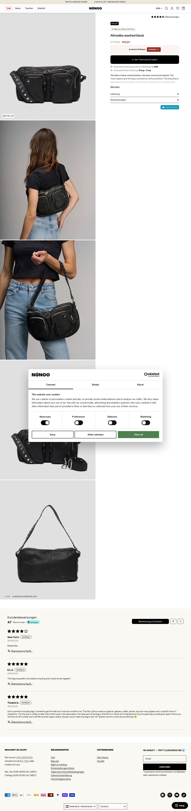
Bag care (55, 761)
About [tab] (140, 384)
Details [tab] (95, 384)
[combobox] (80, 806)
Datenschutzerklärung (61, 775)
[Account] (172, 8)
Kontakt (100, 761)
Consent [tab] (50, 384)
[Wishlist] (178, 8)
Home (7, 596)
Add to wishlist (171, 107)
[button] (183, 8)
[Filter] (173, 621)
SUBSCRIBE (164, 767)
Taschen (29, 8)
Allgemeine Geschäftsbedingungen (67, 771)
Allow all (138, 434)
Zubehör (41, 8)
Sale (9, 8)
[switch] (78, 422)
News (18, 8)
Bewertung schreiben (150, 621)
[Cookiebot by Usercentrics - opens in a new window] (146, 375)
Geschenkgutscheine (61, 779)
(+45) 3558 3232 (24, 757)
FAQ (53, 757)
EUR (158, 8)
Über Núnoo (102, 757)
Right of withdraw (59, 764)
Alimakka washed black (25, 596)
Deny (52, 434)
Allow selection (96, 434)
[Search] (166, 8)
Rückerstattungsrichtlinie (62, 768)
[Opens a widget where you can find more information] (180, 806)
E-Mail (25, 761)
